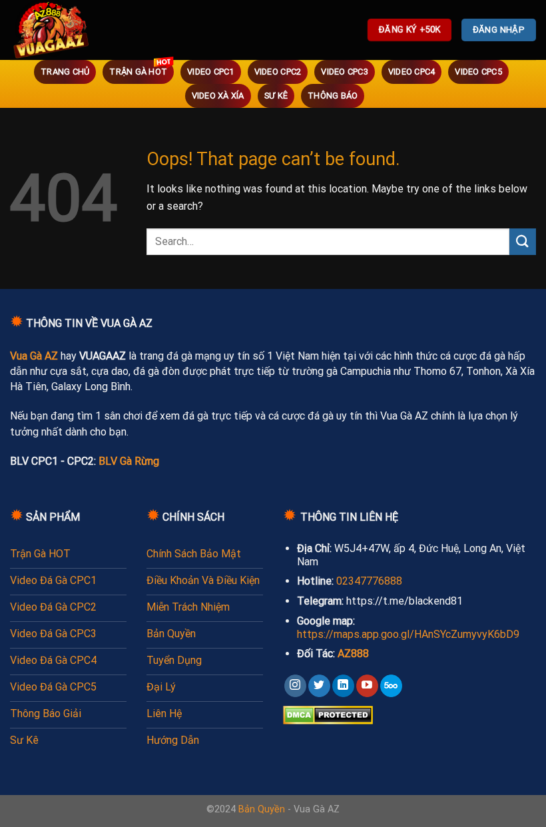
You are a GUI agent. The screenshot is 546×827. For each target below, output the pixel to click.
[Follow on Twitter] (319, 686)
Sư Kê (276, 96)
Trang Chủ (65, 72)
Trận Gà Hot (138, 72)
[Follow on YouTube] (367, 686)
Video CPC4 (411, 72)
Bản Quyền (261, 809)
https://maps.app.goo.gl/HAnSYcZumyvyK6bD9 (408, 634)
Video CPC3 (344, 72)
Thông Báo (333, 96)
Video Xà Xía (218, 96)
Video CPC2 (278, 72)
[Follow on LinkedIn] (343, 686)
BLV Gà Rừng (129, 461)
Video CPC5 (478, 72)
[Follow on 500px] (391, 686)
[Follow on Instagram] (295, 686)
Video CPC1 (210, 72)
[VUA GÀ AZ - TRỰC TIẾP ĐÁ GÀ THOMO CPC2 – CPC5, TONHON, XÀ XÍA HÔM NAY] (70, 30)
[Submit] (522, 241)
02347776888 (369, 581)
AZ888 (353, 653)
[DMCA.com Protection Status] (328, 714)
